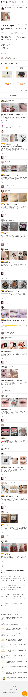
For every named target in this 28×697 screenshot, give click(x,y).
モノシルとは (17, 689)
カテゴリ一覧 (11, 689)
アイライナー (18, 583)
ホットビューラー (17, 585)
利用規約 (9, 692)
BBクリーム (3, 580)
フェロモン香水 (14, 603)
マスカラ (23, 580)
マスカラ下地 (3, 583)
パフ (7, 598)
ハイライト (10, 578)
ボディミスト (20, 603)
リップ (2, 596)
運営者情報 (5, 692)
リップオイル (13, 596)
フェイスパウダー (4, 578)
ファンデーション (8, 576)
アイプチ (23, 585)
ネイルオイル (3, 594)
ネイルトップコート (5, 592)
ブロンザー (22, 578)
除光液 (8, 594)
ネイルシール (15, 589)
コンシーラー (18, 576)
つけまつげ (3, 587)
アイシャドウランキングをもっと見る (20, 90)
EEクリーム (18, 580)
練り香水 (2, 605)
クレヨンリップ (7, 596)
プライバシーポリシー (16, 692)
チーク (13, 576)
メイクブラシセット (21, 598)
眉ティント (14, 587)
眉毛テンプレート (4, 589)
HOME (14, 687)
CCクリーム (8, 580)
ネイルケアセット (13, 594)
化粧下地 (2, 576)
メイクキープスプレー (12, 598)
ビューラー (3, 598)
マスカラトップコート (11, 583)
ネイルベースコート (13, 592)
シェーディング (16, 578)
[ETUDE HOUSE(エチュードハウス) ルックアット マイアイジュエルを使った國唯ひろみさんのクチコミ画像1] (5, 16)
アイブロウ (11, 585)
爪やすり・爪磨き (20, 594)
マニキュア (10, 589)
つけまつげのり (9, 587)
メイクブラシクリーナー (5, 603)
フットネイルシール (21, 592)
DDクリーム (13, 580)
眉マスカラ (19, 587)
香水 (6, 605)
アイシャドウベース (5, 585)
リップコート (19, 596)
